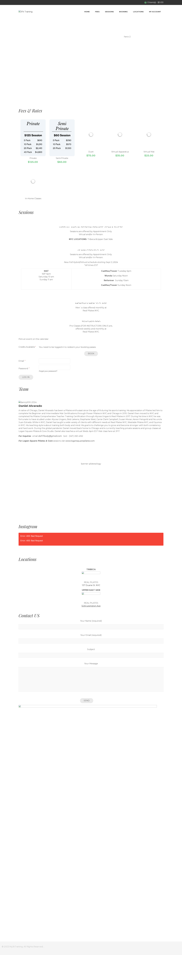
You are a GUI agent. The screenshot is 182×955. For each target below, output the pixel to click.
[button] (91, 93)
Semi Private (62, 158)
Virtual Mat (149, 152)
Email (22, 361)
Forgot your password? (48, 371)
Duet (91, 152)
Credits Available (27, 347)
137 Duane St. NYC (91, 585)
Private (33, 158)
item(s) (155, 2)
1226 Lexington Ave (91, 606)
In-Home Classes (33, 198)
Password (24, 368)
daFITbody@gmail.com (50, 436)
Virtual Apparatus (120, 152)
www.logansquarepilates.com (80, 441)
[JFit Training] (26, 11)
